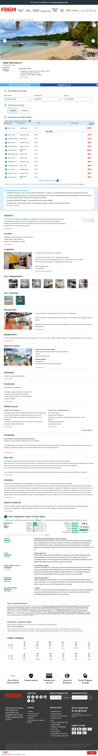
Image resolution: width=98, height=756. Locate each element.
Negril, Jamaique (29, 631)
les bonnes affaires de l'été (60, 2)
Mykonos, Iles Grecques (42, 629)
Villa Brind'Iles (50, 612)
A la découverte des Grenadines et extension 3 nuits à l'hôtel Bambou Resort (43, 613)
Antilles (9, 624)
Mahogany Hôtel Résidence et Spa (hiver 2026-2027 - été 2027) (70, 606)
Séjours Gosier (30, 20)
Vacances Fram (3, 20)
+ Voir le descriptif (24, 77)
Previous (4, 41)
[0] (92, 11)
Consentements (55, 731)
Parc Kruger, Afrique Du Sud (67, 631)
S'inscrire (67, 697)
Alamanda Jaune (25, 609)
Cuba (24, 629)
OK (91, 697)
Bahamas (19, 629)
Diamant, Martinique (52, 624)
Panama (9, 629)
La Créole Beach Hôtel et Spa (37, 607)
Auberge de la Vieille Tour (48, 606)
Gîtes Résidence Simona (36, 610)
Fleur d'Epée (69, 607)
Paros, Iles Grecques (31, 629)
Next (93, 41)
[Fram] (8, 10)
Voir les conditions (87, 430)
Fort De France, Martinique (29, 624)
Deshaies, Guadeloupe (17, 624)
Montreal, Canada (79, 631)
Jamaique (14, 629)
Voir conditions (81, 184)
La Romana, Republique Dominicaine (42, 631)
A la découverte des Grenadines (76, 612)
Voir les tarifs (92, 753)
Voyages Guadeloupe (21, 20)
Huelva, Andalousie (64, 629)
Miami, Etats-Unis (56, 631)
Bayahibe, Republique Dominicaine (16, 631)
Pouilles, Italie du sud (75, 629)
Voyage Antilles (11, 20)
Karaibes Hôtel (46, 610)
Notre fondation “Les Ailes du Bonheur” (36, 721)
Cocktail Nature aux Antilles (68, 613)
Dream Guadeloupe (59, 612)
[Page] (28, 697)
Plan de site (54, 729)
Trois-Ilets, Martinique (41, 624)
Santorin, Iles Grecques (54, 629)
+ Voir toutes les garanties (12, 205)
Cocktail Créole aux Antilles (84, 613)
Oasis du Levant (70, 609)
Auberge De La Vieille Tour (63, 610)
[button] (18, 260)
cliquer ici (47, 535)
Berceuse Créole (61, 609)
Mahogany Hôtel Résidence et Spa (52, 607)
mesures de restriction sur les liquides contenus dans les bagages (53, 483)
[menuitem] (20, 10)
